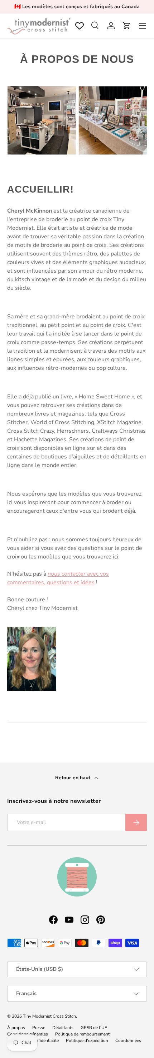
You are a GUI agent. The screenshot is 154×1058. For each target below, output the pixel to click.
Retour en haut (73, 777)
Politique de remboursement (82, 1034)
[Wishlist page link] (79, 25)
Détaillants (62, 1027)
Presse (38, 1027)
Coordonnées (128, 1040)
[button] (127, 26)
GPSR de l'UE (94, 1027)
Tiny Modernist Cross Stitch (49, 1016)
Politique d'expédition (87, 1040)
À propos (16, 1027)
